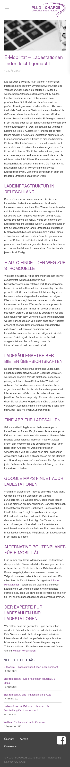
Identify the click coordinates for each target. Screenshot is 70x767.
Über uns (9, 739)
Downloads (10, 746)
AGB (23, 761)
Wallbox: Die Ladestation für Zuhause (24, 722)
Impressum (53, 757)
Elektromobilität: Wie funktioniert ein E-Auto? (28, 694)
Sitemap (40, 757)
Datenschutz (11, 761)
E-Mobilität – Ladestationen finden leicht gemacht (31, 667)
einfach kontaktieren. (24, 650)
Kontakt (24, 739)
